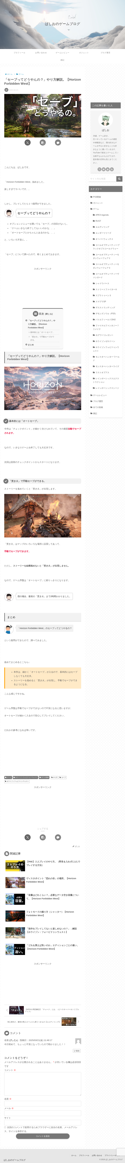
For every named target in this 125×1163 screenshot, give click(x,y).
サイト (7, 1118)
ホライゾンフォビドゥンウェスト (26, 777)
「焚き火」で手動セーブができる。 (42, 338)
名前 (7, 1099)
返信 (77, 1051)
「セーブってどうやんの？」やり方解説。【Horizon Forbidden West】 (41, 324)
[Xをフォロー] (99, 169)
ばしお (105, 130)
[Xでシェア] (28, 142)
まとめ (31, 345)
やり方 (55, 777)
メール (9, 1108)
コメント (10, 1070)
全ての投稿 (45, 777)
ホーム (73, 1155)
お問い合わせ (97, 1155)
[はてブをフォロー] (104, 169)
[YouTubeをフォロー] (108, 169)
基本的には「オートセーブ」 (42, 332)
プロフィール (84, 1155)
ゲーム (9, 777)
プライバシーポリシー (113, 1155)
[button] (43, 142)
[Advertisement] (42, 156)
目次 (41, 313)
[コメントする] (58, 142)
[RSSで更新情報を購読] (112, 169)
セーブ (63, 777)
